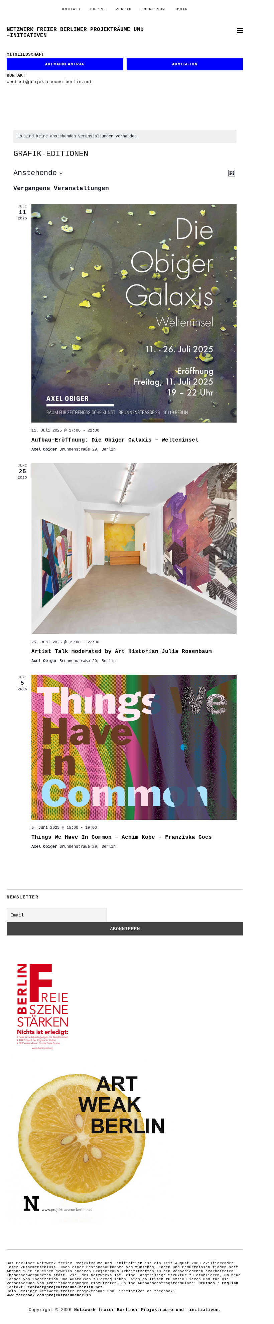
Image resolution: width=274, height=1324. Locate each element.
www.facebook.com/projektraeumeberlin (49, 1295)
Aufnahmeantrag (65, 64)
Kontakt (71, 9)
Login (181, 9)
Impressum (153, 9)
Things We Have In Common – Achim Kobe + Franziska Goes (121, 837)
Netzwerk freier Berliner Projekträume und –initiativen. (147, 1309)
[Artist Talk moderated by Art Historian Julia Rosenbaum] (134, 548)
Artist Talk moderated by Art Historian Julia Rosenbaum (121, 652)
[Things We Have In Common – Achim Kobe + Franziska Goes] (134, 747)
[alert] (125, 136)
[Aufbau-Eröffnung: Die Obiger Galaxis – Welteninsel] (134, 313)
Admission (185, 64)
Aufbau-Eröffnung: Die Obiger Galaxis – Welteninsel (114, 440)
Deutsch (206, 1283)
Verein (124, 9)
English (230, 1283)
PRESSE (98, 9)
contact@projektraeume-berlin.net (49, 81)
